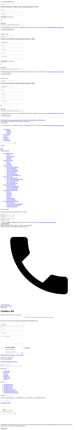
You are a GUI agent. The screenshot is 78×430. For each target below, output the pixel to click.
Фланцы (9, 191)
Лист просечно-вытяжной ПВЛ (15, 179)
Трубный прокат (8, 165)
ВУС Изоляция (10, 202)
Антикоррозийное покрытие (11, 201)
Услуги (5, 136)
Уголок (8, 163)
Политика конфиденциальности (9, 361)
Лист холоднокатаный (12, 180)
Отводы (9, 197)
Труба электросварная (12, 167)
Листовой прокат (8, 176)
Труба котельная (11, 172)
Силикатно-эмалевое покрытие (15, 204)
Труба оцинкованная (12, 174)
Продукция (7, 134)
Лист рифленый (11, 182)
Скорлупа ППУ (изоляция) (14, 205)
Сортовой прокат (8, 153)
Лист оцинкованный (12, 183)
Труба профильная (11, 168)
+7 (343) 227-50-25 (27, 125)
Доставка (6, 137)
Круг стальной (10, 156)
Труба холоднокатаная (12, 171)
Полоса (9, 154)
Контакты (6, 138)
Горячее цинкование (12, 206)
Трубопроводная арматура (10, 190)
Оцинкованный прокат (10, 184)
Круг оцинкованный (12, 189)
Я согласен (3, 428)
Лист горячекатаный (12, 178)
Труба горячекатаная (12, 169)
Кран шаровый (10, 198)
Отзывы (9, 130)
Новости (9, 132)
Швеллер (9, 164)
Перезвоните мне (59, 125)
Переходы (9, 195)
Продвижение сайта (6, 364)
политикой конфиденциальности (55, 27)
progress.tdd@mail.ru (49, 125)
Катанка (9, 159)
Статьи (8, 133)
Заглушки (9, 193)
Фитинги (9, 194)
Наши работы (7, 140)
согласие (8, 222)
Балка (8, 161)
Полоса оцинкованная (12, 187)
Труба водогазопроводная (13, 175)
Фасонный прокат (8, 160)
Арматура (9, 157)
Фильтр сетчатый (11, 199)
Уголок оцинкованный (13, 186)
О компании (7, 129)
